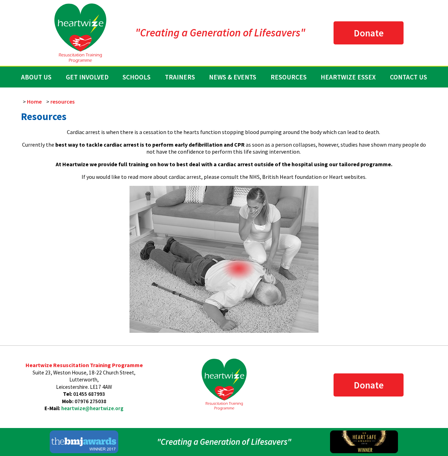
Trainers (180, 77)
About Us (36, 77)
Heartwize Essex (348, 77)
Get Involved (87, 77)
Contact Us (408, 77)
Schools (136, 77)
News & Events (232, 77)
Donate (369, 33)
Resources (289, 77)
